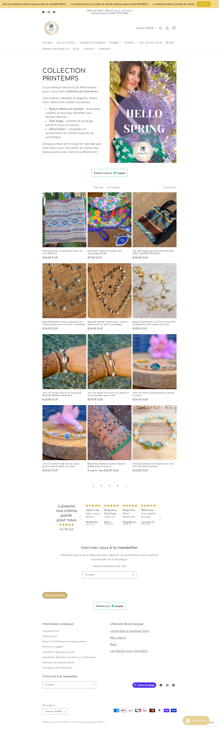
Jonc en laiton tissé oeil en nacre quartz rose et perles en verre (60, 465)
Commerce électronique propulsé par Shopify (83, 722)
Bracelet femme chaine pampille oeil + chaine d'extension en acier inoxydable (63, 323)
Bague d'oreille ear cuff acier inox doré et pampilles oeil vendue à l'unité (154, 323)
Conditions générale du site (58, 652)
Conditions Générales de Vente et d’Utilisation (69, 657)
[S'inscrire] (133, 574)
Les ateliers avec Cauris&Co (128, 651)
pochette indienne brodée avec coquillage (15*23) (105, 252)
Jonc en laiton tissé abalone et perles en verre (153, 394)
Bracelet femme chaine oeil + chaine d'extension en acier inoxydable (108, 323)
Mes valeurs (118, 637)
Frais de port (50, 636)
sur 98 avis (66, 529)
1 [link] (93, 485)
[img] (66, 525)
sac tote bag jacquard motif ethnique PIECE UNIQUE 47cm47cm (153, 252)
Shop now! (203, 4)
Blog (113, 644)
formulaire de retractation (57, 668)
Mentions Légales (52, 646)
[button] (66, 43)
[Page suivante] (125, 485)
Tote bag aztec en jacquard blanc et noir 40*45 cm (62, 252)
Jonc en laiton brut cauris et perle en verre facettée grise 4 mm (108, 394)
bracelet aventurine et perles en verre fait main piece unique (153, 465)
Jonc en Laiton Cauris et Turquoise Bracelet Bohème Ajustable (61, 394)
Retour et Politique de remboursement (64, 641)
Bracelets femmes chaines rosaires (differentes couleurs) (107, 465)
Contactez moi (50, 631)
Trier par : (98, 187)
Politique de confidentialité (58, 662)
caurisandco (55, 722)
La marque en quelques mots (129, 631)
